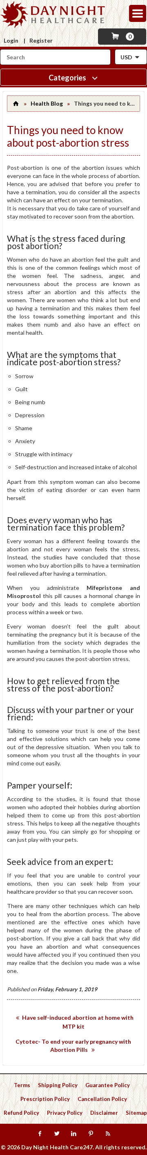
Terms (22, 1085)
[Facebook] (39, 1134)
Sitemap (136, 1112)
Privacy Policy (64, 1112)
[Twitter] (56, 1134)
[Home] (15, 103)
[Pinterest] (90, 1134)
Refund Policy (21, 1112)
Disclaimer (104, 1112)
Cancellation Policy (102, 1099)
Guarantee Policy (107, 1085)
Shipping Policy (58, 1085)
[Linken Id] (74, 1134)
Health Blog (47, 103)
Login (11, 40)
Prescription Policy (45, 1099)
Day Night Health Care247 (57, 1147)
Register (41, 40)
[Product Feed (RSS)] (107, 1134)
